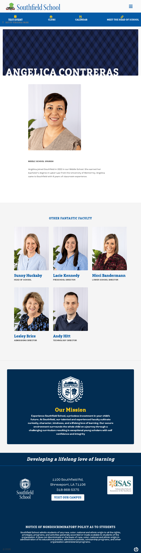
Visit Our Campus (68, 497)
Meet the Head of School (123, 19)
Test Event (15, 19)
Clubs (52, 19)
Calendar (81, 19)
